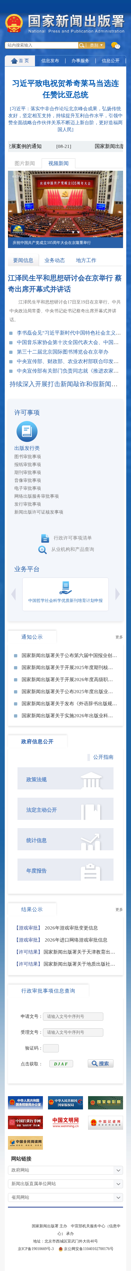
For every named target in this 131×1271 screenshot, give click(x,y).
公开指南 (103, 757)
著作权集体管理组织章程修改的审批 (50, 480)
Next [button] (117, 594)
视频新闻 (58, 163)
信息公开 (111, 60)
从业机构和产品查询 (72, 549)
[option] (65, 209)
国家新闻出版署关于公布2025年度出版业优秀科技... (76, 691)
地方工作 (86, 260)
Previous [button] (13, 594)
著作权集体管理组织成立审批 (43, 464)
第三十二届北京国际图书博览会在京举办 (62, 351)
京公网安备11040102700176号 (89, 1249)
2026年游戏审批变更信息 (56, 927)
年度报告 (36, 870)
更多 (119, 637)
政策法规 (36, 779)
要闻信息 (23, 260)
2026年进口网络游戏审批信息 (60, 939)
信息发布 (50, 60)
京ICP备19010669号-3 (36, 1249)
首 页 (24, 60)
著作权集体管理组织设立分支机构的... (51, 472)
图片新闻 (25, 163)
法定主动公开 (41, 810)
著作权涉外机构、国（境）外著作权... (51, 456)
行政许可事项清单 (72, 538)
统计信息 (36, 840)
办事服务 (80, 60)
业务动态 (55, 260)
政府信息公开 (37, 741)
